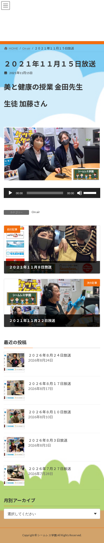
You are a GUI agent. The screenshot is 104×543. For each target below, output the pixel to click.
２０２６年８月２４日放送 (49, 355)
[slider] (91, 192)
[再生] (10, 192)
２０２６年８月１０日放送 (49, 412)
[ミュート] (79, 192)
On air (36, 212)
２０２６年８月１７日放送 (49, 383)
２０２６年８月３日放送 (47, 440)
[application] (52, 193)
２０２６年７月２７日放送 (49, 468)
